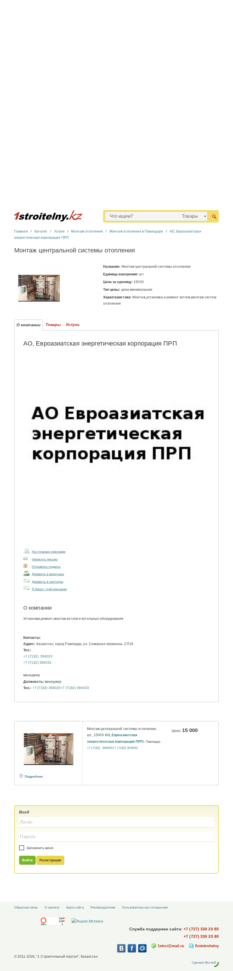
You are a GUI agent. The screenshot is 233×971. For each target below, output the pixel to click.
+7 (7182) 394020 (38, 656)
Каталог (40, 231)
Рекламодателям (102, 907)
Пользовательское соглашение (145, 907)
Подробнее (34, 776)
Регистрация (50, 860)
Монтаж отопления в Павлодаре (136, 231)
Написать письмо (45, 559)
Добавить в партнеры (47, 581)
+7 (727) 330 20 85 (201, 929)
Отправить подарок (46, 566)
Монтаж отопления (87, 231)
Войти (27, 860)
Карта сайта (75, 907)
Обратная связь (26, 907)
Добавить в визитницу (48, 574)
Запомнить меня (40, 848)
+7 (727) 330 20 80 (201, 936)
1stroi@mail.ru (171, 946)
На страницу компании (48, 551)
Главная (21, 231)
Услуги (59, 231)
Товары (53, 324)
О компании (28, 325)
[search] (214, 216)
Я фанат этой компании (49, 589)
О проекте (52, 907)
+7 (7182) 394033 (37, 663)
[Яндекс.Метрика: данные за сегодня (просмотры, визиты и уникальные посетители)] (87, 921)
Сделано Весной (204, 962)
